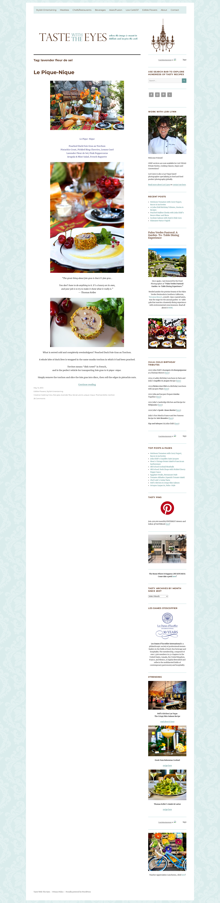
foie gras (56, 395)
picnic (81, 395)
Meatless (64, 10)
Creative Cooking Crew (43, 395)
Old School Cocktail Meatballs (162, 467)
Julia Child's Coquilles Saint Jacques (164, 459)
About (164, 10)
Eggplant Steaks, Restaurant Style (163, 475)
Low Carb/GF (132, 10)
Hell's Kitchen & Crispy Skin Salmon (165, 483)
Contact (175, 10)
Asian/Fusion (115, 10)
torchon (111, 395)
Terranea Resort (155, 297)
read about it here (167, 722)
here (167, 373)
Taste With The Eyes (42, 892)
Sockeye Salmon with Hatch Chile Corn (166, 218)
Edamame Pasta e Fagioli (160, 221)
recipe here (167, 765)
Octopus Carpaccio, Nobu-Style (162, 485)
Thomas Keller (101, 395)
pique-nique (89, 395)
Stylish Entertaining (46, 10)
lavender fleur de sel (69, 395)
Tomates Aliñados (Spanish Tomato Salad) (167, 477)
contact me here (179, 185)
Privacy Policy (57, 892)
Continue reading (87, 384)
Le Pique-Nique (54, 72)
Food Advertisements (164, 60)
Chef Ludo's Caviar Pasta (160, 480)
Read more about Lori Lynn (159, 185)
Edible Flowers (149, 10)
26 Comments (39, 398)
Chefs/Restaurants (82, 10)
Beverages (100, 10)
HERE (170, 308)
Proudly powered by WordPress (78, 892)
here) (179, 381)
